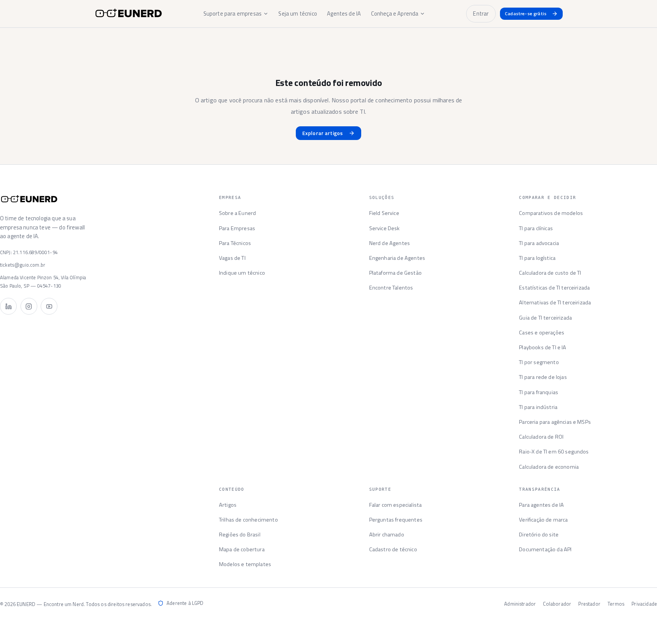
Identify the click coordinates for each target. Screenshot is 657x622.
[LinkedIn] (8, 306)
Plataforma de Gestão (395, 273)
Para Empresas (237, 228)
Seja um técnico (297, 13)
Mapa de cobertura (242, 549)
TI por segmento (539, 362)
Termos (616, 604)
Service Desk (384, 228)
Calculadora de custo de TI (550, 273)
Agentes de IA (344, 13)
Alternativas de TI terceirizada (555, 302)
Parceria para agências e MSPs (555, 422)
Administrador (520, 604)
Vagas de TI (232, 258)
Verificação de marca (543, 519)
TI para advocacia (539, 243)
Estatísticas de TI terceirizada (554, 287)
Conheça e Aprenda (395, 13)
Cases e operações (541, 332)
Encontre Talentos (391, 287)
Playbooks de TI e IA (542, 347)
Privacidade (644, 604)
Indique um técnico (242, 273)
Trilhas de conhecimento (248, 519)
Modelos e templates (245, 564)
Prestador (589, 604)
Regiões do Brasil (239, 534)
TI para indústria (538, 407)
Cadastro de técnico (393, 549)
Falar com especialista (395, 505)
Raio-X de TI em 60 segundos (554, 451)
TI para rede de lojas (543, 377)
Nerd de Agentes (389, 243)
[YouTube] (49, 306)
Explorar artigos (322, 133)
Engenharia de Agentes (397, 258)
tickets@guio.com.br (22, 265)
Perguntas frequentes (395, 519)
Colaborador (557, 604)
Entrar (481, 13)
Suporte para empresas (232, 13)
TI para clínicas (536, 228)
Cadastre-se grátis (525, 13)
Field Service (384, 213)
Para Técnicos (235, 243)
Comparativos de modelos (551, 213)
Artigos (227, 505)
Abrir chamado (386, 534)
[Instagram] (29, 306)
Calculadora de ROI (541, 437)
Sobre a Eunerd (237, 213)
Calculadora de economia (549, 467)
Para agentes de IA (541, 505)
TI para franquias (538, 392)
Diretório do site (539, 534)
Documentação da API (545, 549)
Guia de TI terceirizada (545, 317)
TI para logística (537, 258)
